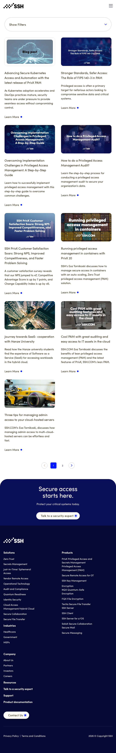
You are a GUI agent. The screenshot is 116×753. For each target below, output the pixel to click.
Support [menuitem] (8, 695)
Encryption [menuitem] (67, 585)
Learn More (12, 117)
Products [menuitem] (67, 552)
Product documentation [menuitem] (17, 702)
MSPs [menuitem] (6, 642)
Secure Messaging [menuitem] (72, 632)
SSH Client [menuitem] (67, 613)
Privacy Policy (11, 735)
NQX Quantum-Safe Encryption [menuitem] (73, 591)
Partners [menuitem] (8, 665)
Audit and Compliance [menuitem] (15, 588)
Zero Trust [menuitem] (8, 558)
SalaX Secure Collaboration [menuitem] (77, 623)
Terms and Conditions (33, 735)
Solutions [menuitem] (9, 552)
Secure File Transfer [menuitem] (14, 619)
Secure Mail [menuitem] (68, 627)
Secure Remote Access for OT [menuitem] (78, 575)
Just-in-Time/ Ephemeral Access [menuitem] (17, 571)
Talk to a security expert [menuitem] (18, 689)
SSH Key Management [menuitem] (74, 580)
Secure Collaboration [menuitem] (15, 613)
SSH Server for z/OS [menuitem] (73, 618)
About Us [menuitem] (8, 660)
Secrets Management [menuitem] (15, 564)
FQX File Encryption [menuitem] (72, 598)
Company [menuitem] (9, 654)
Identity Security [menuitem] (12, 599)
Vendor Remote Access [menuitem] (15, 578)
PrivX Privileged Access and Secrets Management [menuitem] (77, 560)
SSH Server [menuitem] (68, 607)
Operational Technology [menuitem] (16, 583)
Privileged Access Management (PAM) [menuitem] (73, 568)
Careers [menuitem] (7, 676)
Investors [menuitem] (8, 670)
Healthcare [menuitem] (9, 631)
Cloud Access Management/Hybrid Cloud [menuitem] (18, 606)
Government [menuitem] (10, 637)
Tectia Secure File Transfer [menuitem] (76, 604)
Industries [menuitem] (9, 625)
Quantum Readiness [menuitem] (14, 594)
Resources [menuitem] (9, 682)
